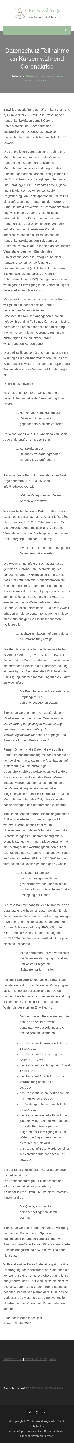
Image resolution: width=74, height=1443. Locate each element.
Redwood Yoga (44, 10)
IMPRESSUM (13, 1359)
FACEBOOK (34, 1388)
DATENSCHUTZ (35, 1359)
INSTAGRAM (54, 1388)
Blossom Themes (54, 1431)
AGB (52, 1359)
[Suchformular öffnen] (65, 30)
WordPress (46, 1436)
